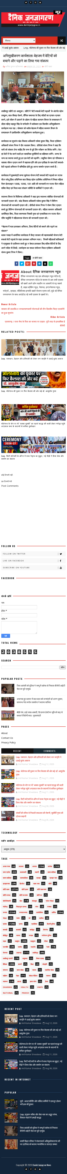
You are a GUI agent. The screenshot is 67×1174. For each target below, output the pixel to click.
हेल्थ (46, 981)
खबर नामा (36, 883)
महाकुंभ (17, 941)
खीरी (49, 883)
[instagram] (35, 2)
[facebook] (30, 2)
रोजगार (5, 952)
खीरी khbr (23, 895)
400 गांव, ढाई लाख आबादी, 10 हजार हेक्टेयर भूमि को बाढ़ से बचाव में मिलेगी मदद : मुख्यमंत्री (40, 713)
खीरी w (39, 895)
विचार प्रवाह (40, 958)
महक (4, 941)
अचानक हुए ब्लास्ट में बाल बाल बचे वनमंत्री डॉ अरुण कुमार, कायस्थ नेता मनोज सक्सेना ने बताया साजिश (40, 700)
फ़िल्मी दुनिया (51, 924)
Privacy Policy (8, 742)
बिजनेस (45, 929)
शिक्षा (32, 964)
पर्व (29, 918)
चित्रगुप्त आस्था (21, 906)
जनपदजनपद (23, 912)
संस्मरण (5, 970)
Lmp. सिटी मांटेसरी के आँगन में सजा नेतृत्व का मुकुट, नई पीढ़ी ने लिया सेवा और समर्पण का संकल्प (32, 457)
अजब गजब (6, 866)
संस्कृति (44, 964)
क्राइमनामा (6, 883)
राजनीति (5, 947)
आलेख (50, 866)
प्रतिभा (41, 918)
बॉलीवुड (5, 935)
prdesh (25, 993)
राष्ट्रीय (33, 947)
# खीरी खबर (37, 257)
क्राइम (38, 878)
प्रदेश (5, 924)
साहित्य (5, 975)
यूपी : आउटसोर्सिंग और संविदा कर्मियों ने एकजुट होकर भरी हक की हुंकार (40, 1102)
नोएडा (5, 918)
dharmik (7, 987)
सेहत (17, 975)
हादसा (19, 981)
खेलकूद (34, 901)
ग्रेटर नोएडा (50, 901)
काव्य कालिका (7, 878)
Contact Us (7, 737)
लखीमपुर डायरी (8, 958)
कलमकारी (23, 872)
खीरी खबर (48, 66)
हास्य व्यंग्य (33, 981)
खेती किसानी (7, 901)
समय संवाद (20, 970)
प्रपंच (20, 924)
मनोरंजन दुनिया (46, 935)
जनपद (5, 912)
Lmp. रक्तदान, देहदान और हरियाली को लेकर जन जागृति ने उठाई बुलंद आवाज (32, 358)
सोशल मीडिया (33, 975)
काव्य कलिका (52, 872)
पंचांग (18, 918)
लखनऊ (18, 952)
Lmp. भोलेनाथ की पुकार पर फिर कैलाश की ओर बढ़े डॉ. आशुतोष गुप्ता (28, 391)
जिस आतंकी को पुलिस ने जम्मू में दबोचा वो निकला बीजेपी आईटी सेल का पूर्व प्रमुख (41, 687)
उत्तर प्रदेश (6, 872)
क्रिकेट (22, 883)
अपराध (34, 866)
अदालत (21, 866)
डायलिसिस (39, 912)
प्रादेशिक (34, 924)
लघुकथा (24, 958)
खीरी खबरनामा (41, 889)
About (4, 733)
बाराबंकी (18, 929)
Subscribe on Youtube (16, 567)
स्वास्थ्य (5, 981)
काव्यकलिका (24, 878)
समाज (34, 970)
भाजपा (18, 935)
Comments (49, 751)
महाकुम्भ (32, 941)
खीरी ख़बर (25, 889)
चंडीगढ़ (5, 906)
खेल (21, 901)
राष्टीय (20, 947)
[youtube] (40, 2)
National (8, 993)
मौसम (46, 941)
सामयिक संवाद (49, 970)
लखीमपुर (35, 952)
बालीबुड (32, 929)
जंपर (36, 906)
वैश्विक (5, 964)
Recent (17, 751)
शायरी (20, 964)
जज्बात (49, 906)
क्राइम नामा (53, 878)
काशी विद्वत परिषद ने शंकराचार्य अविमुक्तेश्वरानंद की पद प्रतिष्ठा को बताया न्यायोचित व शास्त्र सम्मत (40, 1142)
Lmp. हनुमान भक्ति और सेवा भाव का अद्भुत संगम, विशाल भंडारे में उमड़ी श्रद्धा (38, 1116)
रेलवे (48, 947)
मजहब (31, 935)
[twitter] (26, 2)
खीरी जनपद (6, 895)
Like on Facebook (13, 561)
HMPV (40, 987)
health (24, 987)
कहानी (37, 872)
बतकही (5, 929)
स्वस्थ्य (48, 975)
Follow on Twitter (14, 554)
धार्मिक (54, 912)
